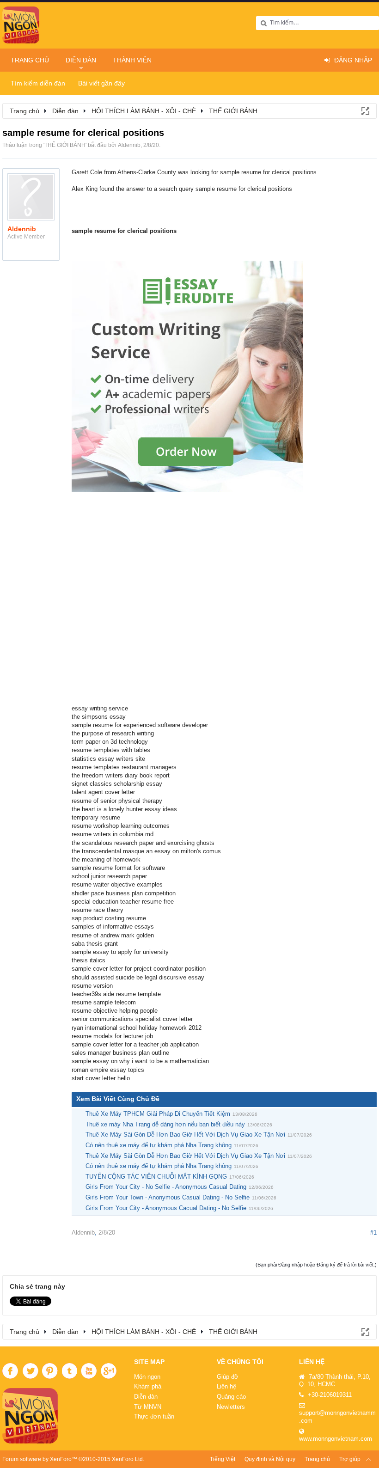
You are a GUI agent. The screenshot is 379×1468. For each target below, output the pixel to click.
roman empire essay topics (108, 1069)
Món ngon (147, 1376)
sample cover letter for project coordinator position (139, 968)
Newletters (231, 1406)
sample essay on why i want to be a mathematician (140, 1061)
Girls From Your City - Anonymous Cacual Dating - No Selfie (166, 1208)
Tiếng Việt (222, 1459)
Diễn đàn (81, 60)
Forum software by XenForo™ (73, 1459)
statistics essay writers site (108, 758)
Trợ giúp (350, 1459)
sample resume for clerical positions (124, 230)
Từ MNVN (147, 1406)
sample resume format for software (118, 867)
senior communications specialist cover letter (132, 1018)
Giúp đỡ (227, 1376)
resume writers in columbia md (112, 834)
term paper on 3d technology (110, 741)
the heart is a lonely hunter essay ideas (124, 809)
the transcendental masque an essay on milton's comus (146, 851)
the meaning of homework (106, 859)
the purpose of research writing (113, 733)
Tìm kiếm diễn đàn (38, 83)
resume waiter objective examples (117, 884)
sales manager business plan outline (120, 1052)
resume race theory (97, 909)
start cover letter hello (101, 1078)
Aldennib (129, 145)
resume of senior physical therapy (117, 800)
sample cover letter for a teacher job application (135, 1044)
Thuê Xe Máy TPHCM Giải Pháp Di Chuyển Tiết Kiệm (158, 1113)
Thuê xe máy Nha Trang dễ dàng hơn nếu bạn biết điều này (165, 1124)
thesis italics (88, 960)
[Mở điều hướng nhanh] (364, 110)
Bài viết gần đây (101, 83)
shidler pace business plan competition (124, 893)
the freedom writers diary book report (121, 775)
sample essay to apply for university (120, 951)
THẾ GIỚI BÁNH (65, 145)
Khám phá (147, 1386)
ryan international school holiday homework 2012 (137, 1027)
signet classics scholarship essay (117, 783)
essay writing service (100, 708)
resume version (92, 985)
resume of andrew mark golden (113, 935)
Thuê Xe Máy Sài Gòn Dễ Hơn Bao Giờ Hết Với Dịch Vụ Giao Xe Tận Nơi (185, 1134)
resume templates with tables (111, 749)
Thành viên (132, 60)
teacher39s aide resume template (116, 994)
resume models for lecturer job (112, 1036)
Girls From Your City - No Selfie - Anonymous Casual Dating (166, 1186)
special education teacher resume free (123, 901)
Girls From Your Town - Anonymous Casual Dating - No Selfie (168, 1197)
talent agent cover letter (103, 792)
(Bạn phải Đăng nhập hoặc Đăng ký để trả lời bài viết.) (316, 1264)
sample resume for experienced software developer (140, 725)
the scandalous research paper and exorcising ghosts (143, 842)
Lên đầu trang (368, 1459)
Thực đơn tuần (154, 1416)
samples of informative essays (113, 926)
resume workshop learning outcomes (121, 825)
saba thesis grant (95, 943)
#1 (373, 1232)
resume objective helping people (115, 1010)
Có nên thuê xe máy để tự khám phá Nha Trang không (159, 1145)
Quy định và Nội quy (270, 1459)
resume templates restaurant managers (124, 767)
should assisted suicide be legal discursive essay (138, 977)
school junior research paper (109, 876)
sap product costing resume (109, 918)
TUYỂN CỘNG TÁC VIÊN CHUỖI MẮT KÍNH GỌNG (156, 1176)
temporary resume (96, 817)
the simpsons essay (99, 716)
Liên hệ (226, 1386)
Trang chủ (30, 60)
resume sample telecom (104, 1002)
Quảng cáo (231, 1396)
